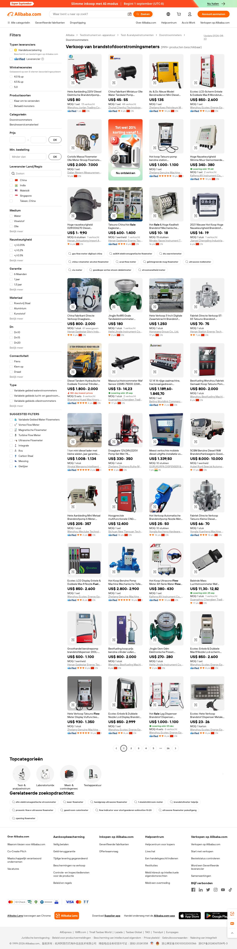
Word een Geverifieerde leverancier (205, 867)
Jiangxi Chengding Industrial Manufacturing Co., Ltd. (207, 240)
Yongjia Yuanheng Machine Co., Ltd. (207, 531)
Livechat (150, 851)
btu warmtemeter (172, 253)
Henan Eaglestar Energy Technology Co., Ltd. (125, 240)
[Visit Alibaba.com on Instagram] (215, 889)
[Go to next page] (175, 748)
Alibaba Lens (15, 915)
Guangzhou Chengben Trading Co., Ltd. (125, 399)
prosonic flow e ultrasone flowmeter (34, 810)
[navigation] (35, 392)
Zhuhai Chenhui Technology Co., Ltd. (125, 107)
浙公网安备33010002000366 (179, 943)
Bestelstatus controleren (205, 858)
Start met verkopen (202, 851)
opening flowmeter (25, 818)
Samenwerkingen (201, 875)
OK (55, 139)
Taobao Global (134, 932)
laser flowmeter (75, 802)
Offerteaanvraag (108, 851)
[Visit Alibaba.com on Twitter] (208, 889)
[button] (129, 14)
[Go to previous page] (116, 748)
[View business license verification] (152, 943)
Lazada (119, 932)
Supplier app (112, 915)
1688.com (80, 932)
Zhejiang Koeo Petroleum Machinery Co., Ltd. (166, 107)
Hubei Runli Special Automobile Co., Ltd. (207, 466)
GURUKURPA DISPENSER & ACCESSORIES (166, 466)
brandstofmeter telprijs (186, 802)
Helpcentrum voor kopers (160, 844)
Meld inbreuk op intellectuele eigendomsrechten (162, 874)
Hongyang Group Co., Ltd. (164, 331)
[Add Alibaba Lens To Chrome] (66, 915)
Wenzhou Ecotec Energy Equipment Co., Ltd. (207, 107)
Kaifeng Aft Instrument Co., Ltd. (207, 175)
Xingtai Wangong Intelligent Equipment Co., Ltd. (84, 466)
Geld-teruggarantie (64, 851)
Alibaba (70, 35)
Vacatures (13, 868)
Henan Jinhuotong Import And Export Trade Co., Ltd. (84, 240)
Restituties (151, 865)
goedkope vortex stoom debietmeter (112, 270)
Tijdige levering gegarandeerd (70, 858)
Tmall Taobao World (100, 932)
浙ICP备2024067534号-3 (213, 943)
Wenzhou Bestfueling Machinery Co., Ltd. (207, 396)
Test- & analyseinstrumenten (137, 35)
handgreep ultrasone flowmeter (110, 802)
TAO (147, 932)
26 (168, 748)
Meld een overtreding (157, 882)
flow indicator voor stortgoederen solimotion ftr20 (125, 810)
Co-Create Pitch (16, 851)
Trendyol (158, 932)
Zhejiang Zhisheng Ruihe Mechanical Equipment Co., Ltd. (125, 466)
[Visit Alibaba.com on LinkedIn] (200, 889)
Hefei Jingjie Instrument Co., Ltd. (125, 331)
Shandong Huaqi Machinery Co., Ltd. (84, 399)
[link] (232, 914)
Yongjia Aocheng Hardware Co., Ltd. (166, 531)
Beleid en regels (62, 882)
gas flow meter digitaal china (87, 253)
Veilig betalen (61, 844)
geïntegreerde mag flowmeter (162, 262)
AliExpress (66, 932)
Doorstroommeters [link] (77, 39)
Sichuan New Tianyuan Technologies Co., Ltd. (125, 531)
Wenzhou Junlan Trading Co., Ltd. (84, 107)
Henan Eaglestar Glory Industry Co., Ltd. (84, 331)
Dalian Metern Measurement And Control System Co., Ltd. (84, 172)
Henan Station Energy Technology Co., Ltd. (207, 331)
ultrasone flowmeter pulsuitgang (179, 810)
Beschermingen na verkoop (69, 865)
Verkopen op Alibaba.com (205, 844)
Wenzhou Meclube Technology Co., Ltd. (84, 531)
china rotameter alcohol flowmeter (90, 262)
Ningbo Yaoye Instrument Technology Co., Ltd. (166, 240)
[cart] (179, 14)
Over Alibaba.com (18, 836)
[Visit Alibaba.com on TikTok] (230, 889)
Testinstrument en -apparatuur (97, 35)
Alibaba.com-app (164, 915)
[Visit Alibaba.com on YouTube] (223, 889)
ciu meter (77, 270)
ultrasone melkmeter (200, 262)
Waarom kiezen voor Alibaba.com (26, 844)
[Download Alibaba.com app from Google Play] (217, 915)
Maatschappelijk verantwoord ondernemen (24, 860)
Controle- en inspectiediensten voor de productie (71, 874)
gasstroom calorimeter (76, 810)
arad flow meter (127, 262)
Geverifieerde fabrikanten (114, 844)
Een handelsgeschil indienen (161, 858)
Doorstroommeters (170, 35)
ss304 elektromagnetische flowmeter (132, 253)
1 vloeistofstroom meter (150, 802)
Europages (172, 932)
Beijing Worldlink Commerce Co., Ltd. (166, 401)
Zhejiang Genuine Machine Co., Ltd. (166, 172)
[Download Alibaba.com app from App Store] (190, 915)
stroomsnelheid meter (153, 270)
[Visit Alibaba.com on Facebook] (193, 889)
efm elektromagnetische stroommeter (36, 802)
